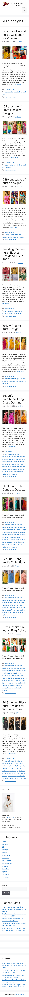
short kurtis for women (15, 612)
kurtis (4, 313)
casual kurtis (9, 92)
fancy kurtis (18, 379)
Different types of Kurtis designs (14, 181)
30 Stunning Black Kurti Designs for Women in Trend (14, 706)
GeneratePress (20, 994)
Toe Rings (5, 877)
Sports (4, 872)
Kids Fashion (6, 860)
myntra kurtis (18, 471)
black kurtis (18, 454)
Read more (17, 84)
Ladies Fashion (9, 89)
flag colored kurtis (20, 678)
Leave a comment (10, 97)
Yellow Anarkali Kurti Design (12, 327)
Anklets (4, 841)
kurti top (22, 607)
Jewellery (5, 858)
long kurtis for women (15, 685)
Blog (3, 847)
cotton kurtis (6, 537)
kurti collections (17, 466)
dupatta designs (15, 539)
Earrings (5, 849)
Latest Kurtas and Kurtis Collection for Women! (14, 35)
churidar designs (7, 461)
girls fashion (16, 542)
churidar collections (8, 459)
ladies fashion (17, 469)
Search (4, 886)
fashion (17, 464)
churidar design (21, 459)
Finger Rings (6, 855)
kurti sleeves (18, 311)
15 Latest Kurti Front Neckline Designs (12, 110)
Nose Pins (5, 869)
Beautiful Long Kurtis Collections (14, 560)
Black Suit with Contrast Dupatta (13, 487)
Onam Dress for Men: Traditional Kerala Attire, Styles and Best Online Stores (14, 909)
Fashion (4, 852)
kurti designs (18, 92)
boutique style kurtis (11, 234)
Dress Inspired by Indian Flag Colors (14, 628)
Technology (6, 874)
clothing (16, 461)
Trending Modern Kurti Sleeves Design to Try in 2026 (13, 254)
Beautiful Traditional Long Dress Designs (13, 399)
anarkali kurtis (9, 379)
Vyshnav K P (10, 817)
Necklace (5, 866)
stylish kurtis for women (16, 237)
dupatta (13, 537)
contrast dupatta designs (16, 534)
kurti (9, 466)
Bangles (5, 844)
